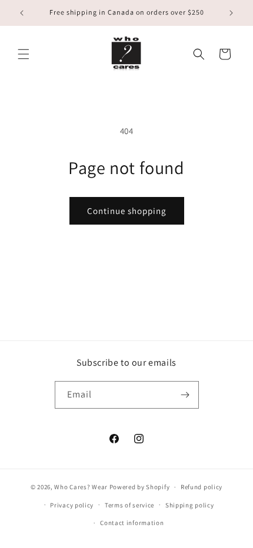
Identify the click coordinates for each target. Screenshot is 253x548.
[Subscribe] (185, 395)
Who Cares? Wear (81, 487)
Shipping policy (189, 505)
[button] (23, 54)
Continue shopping (127, 210)
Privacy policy (72, 505)
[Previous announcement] (22, 13)
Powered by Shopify (139, 487)
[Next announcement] (231, 13)
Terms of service (129, 505)
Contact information (132, 523)
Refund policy (201, 487)
